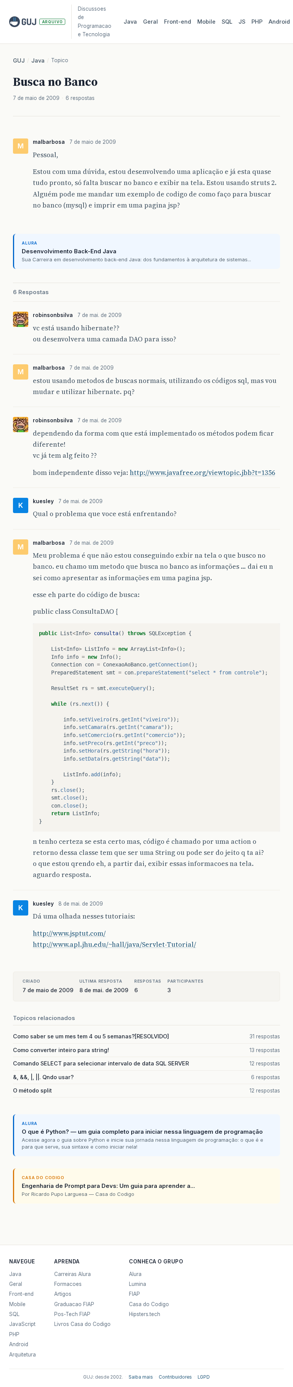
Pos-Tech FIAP (72, 1314)
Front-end (21, 1294)
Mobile (206, 21)
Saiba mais (141, 1377)
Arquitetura (22, 1355)
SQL (227, 21)
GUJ (19, 60)
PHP (256, 21)
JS (241, 21)
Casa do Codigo (149, 1304)
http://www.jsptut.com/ (69, 933)
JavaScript (22, 1324)
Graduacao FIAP (74, 1304)
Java (130, 21)
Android (279, 21)
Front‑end (177, 21)
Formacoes (68, 1284)
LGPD (204, 1377)
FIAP (134, 1294)
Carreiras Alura (72, 1274)
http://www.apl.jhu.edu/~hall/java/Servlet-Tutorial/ (114, 944)
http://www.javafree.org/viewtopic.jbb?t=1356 (202, 472)
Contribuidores (175, 1377)
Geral (150, 21)
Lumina (137, 1284)
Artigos (62, 1294)
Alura (135, 1274)
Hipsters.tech (144, 1314)
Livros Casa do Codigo (82, 1324)
